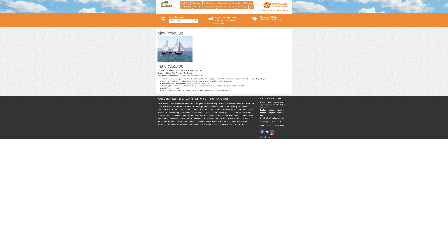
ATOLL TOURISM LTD (270, 98)
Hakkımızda (247, 3)
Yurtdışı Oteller (163, 103)
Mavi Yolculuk (199, 7)
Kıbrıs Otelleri (240, 124)
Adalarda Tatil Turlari (220, 121)
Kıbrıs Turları (196, 3)
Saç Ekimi (245, 118)
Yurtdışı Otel (236, 3)
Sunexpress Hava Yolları (204, 103)
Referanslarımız (240, 109)
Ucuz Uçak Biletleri (177, 103)
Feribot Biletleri (209, 118)
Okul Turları (171, 124)
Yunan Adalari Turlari (203, 121)
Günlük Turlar (182, 124)
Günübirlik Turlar (217, 106)
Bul (196, 21)
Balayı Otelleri (235, 118)
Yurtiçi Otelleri (164, 98)
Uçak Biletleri (186, 7)
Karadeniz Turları (211, 112)
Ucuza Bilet (176, 115)
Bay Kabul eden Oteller (230, 115)
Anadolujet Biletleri (202, 106)
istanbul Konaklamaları (166, 121)
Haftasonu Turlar (223, 3)
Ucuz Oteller (178, 106)
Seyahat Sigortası (222, 118)
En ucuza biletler (201, 115)
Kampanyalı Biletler (226, 124)
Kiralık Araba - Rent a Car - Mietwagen (203, 124)
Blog (251, 7)
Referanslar (174, 118)
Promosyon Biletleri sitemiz (271, 18)
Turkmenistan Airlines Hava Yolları (238, 103)
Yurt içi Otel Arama (176, 17)
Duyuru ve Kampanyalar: (225, 17)
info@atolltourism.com (275, 118)
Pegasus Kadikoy (231, 106)
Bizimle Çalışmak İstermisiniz (191, 118)
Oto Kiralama (242, 7)
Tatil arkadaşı (189, 106)
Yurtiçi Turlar (210, 7)
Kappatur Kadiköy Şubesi (175, 112)
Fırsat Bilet (189, 103)
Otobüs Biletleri (188, 115)
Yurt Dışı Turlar (209, 3)
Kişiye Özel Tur (214, 115)
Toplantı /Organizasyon (226, 7)
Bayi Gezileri (219, 103)
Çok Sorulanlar (216, 109)
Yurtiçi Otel (185, 3)
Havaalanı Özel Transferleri (182, 109)
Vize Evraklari (228, 109)
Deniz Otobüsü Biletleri (194, 112)
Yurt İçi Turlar (222, 98)
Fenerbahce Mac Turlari (185, 121)
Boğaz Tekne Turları (201, 109)
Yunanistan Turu (239, 112)
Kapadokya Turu (225, 112)
